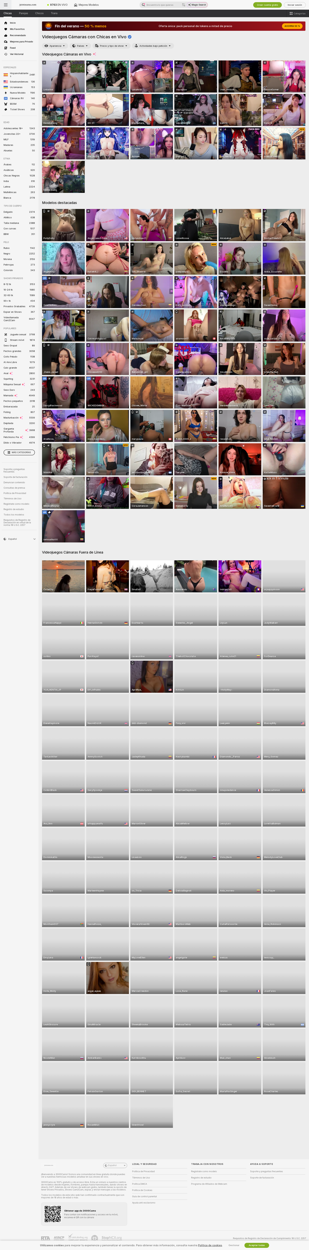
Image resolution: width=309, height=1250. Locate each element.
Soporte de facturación (15, 477)
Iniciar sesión (295, 5)
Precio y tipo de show (112, 46)
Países (80, 46)
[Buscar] (183, 4)
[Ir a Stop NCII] (112, 1238)
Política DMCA (139, 1184)
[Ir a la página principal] (27, 5)
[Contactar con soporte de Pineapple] (95, 1238)
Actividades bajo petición (153, 46)
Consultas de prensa (14, 488)
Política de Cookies (142, 1190)
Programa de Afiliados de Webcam (209, 1184)
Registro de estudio (14, 509)
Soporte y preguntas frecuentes (14, 470)
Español (112, 1165)
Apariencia (55, 46)
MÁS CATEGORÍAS (21, 452)
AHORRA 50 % (292, 26)
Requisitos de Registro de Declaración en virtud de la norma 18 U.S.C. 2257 (17, 522)
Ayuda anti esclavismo (143, 1203)
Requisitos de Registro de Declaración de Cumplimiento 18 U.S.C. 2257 (269, 1238)
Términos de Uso (12, 498)
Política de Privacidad (15, 493)
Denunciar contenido (14, 482)
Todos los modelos (14, 514)
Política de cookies (210, 1245)
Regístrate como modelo (16, 504)
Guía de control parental (144, 1196)
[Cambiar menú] (5, 5)
